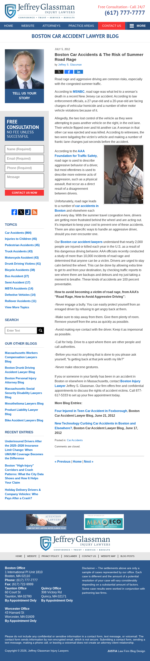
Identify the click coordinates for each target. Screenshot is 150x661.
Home (8, 25)
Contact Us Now (24, 192)
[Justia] (28, 212)
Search (40, 330)
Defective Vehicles (20, 294)
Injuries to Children (21, 238)
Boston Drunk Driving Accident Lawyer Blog (20, 370)
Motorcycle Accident (22, 257)
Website (27, 25)
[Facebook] (14, 212)
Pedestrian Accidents (22, 245)
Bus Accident (17, 276)
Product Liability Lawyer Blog (21, 412)
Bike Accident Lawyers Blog (24, 420)
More (141, 25)
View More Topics (17, 307)
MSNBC (79, 91)
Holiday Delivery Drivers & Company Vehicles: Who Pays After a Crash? (23, 494)
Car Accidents (75, 440)
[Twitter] (21, 212)
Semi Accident (17, 282)
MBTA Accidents (19, 288)
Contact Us (111, 25)
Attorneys (51, 25)
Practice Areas (81, 25)
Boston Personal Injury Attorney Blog (20, 380)
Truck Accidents (19, 251)
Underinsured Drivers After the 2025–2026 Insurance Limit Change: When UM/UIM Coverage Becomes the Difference (24, 450)
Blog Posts (127, 556)
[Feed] (34, 212)
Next (88, 461)
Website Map (108, 556)
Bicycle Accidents (20, 270)
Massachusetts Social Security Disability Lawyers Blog (23, 393)
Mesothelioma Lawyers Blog (24, 403)
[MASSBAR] (104, 522)
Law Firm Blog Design (126, 651)
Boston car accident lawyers (82, 242)
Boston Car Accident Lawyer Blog (40, 11)
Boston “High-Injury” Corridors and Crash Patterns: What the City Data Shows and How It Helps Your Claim (24, 474)
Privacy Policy (50, 556)
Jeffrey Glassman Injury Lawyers (48, 650)
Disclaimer (70, 556)
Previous (63, 461)
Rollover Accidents (20, 301)
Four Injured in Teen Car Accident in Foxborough (91, 411)
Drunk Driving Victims (23, 263)
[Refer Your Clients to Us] (46, 522)
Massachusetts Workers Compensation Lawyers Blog (21, 357)
